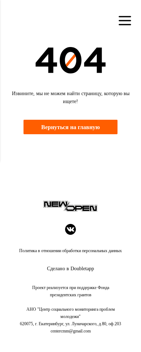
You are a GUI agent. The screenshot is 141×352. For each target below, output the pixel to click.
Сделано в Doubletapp (70, 268)
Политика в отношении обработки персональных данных (70, 250)
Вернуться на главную (70, 127)
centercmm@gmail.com (71, 331)
